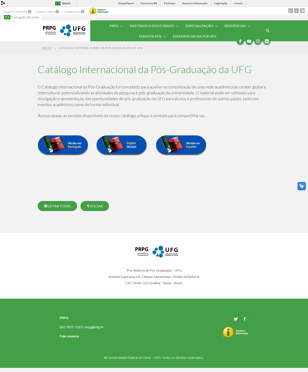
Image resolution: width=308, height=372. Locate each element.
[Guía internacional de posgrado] (181, 153)
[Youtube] (249, 41)
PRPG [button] (114, 26)
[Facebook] (240, 41)
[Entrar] (3, 3)
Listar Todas (59, 206)
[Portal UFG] (72, 35)
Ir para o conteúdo (15, 11)
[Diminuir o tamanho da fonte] (296, 10)
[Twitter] (235, 319)
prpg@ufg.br (94, 327)
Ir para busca (72, 11)
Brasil (66, 3)
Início (47, 48)
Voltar (96, 206)
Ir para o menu (46, 11)
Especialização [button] (199, 26)
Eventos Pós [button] (150, 36)
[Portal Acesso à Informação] (235, 336)
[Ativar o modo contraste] (302, 10)
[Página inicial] (47, 33)
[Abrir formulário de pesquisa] (267, 30)
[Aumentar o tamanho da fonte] (290, 10)
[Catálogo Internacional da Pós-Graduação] (63, 153)
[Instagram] (257, 41)
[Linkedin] (266, 41)
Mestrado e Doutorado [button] (152, 26)
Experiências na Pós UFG (194, 36)
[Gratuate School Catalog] (121, 153)
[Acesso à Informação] (98, 10)
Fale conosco (69, 336)
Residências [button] (235, 26)
